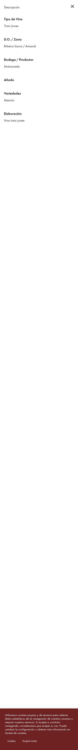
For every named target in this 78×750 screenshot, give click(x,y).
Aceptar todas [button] (29, 740)
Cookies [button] (11, 740)
